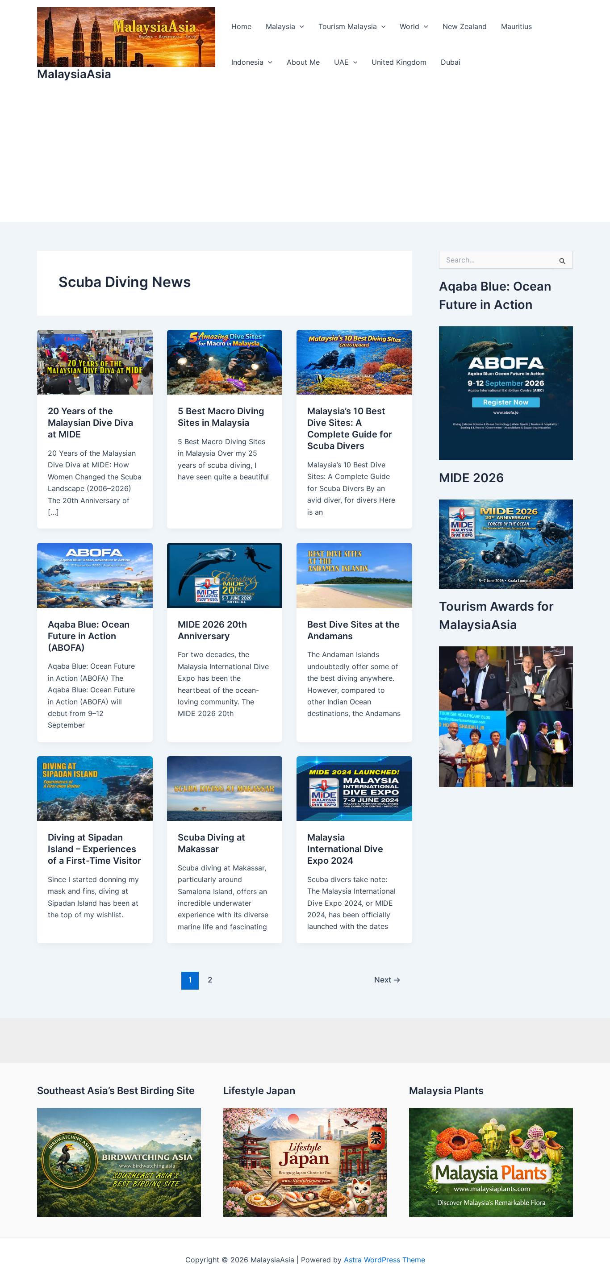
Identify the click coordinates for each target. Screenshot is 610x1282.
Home (241, 26)
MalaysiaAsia (74, 74)
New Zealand (465, 26)
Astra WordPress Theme (384, 1259)
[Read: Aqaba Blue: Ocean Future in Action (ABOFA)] (95, 574)
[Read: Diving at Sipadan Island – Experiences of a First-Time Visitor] (95, 787)
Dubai (450, 62)
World (409, 26)
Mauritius (516, 26)
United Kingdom (399, 62)
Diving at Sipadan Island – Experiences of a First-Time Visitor (94, 849)
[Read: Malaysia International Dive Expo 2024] (354, 787)
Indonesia (247, 62)
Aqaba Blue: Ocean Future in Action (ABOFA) (89, 636)
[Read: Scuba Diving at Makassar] (225, 787)
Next (387, 979)
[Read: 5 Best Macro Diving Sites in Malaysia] (225, 361)
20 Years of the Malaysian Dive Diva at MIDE (90, 423)
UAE (341, 62)
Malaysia (280, 26)
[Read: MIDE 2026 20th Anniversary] (225, 574)
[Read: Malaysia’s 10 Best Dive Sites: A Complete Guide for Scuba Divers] (354, 361)
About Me (303, 62)
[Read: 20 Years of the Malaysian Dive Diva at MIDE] (95, 361)
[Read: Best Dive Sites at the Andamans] (354, 574)
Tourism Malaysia (347, 26)
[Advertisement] (305, 154)
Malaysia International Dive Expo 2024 (345, 849)
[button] (299, 26)
